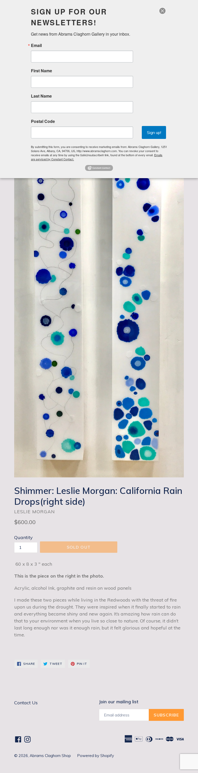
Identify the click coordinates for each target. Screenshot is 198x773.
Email (36, 45)
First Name (41, 71)
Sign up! (154, 132)
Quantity (23, 537)
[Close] (162, 11)
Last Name (41, 96)
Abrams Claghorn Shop (51, 755)
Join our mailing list (118, 701)
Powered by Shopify (95, 755)
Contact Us (26, 703)
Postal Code (43, 121)
